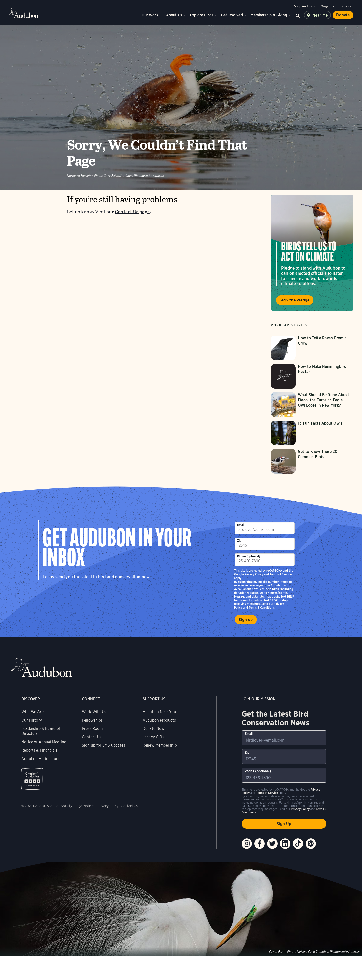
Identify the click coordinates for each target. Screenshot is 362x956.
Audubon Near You (159, 711)
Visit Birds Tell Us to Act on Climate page (312, 253)
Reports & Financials (39, 750)
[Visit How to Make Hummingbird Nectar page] (312, 376)
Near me (320, 15)
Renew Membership (160, 745)
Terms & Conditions (262, 607)
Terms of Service (281, 574)
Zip (239, 540)
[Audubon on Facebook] (259, 843)
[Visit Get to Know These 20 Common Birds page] (312, 461)
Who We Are (32, 711)
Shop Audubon (304, 6)
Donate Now (154, 728)
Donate (343, 15)
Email (241, 525)
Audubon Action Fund (41, 758)
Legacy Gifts (153, 737)
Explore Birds (201, 15)
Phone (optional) (248, 556)
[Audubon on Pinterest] (311, 843)
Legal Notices (85, 806)
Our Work (150, 15)
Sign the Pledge (295, 300)
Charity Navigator (32, 779)
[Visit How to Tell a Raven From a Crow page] (312, 348)
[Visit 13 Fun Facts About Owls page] (312, 433)
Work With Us (94, 711)
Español (345, 6)
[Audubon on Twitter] (272, 843)
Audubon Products (159, 720)
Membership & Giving (269, 15)
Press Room (92, 728)
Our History (31, 720)
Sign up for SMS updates (103, 745)
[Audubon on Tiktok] (298, 843)
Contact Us (91, 737)
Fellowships (92, 720)
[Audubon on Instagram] (247, 843)
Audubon (23, 13)
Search (298, 15)
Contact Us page (132, 211)
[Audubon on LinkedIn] (285, 843)
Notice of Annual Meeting (43, 742)
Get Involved (232, 15)
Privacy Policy (254, 574)
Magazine (327, 6)
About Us (174, 15)
